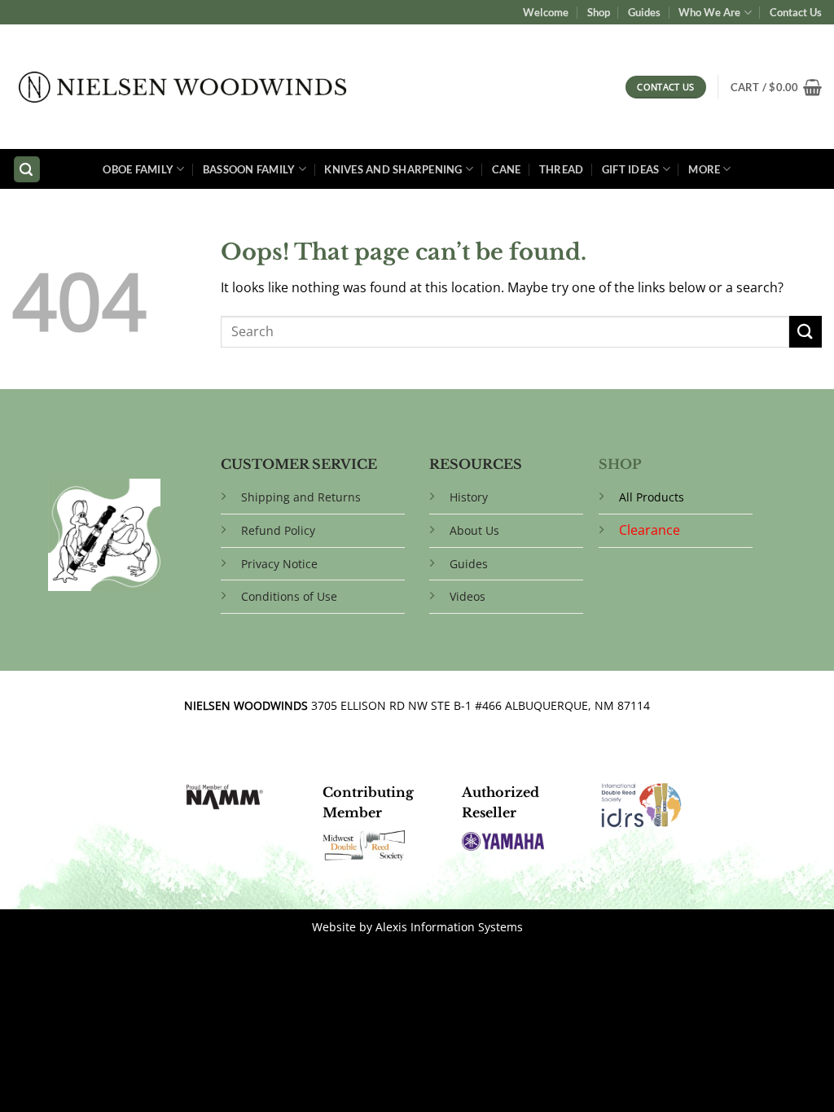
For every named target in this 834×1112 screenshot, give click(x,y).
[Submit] (805, 332)
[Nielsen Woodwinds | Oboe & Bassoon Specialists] (182, 87)
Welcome (545, 12)
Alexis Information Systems (449, 927)
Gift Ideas (631, 169)
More (704, 169)
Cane (506, 169)
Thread (561, 169)
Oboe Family (138, 169)
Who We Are (709, 12)
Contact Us (796, 12)
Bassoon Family (249, 169)
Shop (598, 12)
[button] (776, 87)
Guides (644, 12)
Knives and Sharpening (393, 169)
